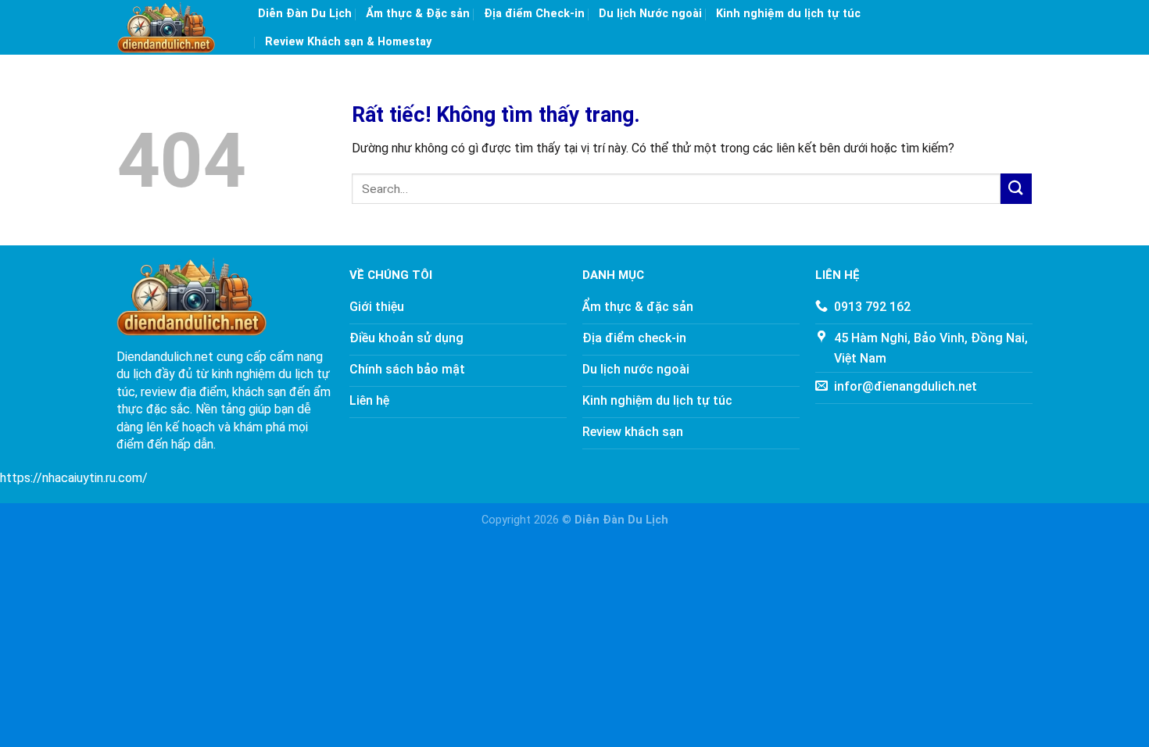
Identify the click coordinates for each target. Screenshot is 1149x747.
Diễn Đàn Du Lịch (305, 13)
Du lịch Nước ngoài (650, 13)
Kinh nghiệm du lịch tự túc (788, 13)
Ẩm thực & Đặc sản (418, 13)
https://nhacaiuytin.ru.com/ (74, 477)
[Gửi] (1016, 188)
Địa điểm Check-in (534, 13)
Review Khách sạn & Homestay (348, 41)
